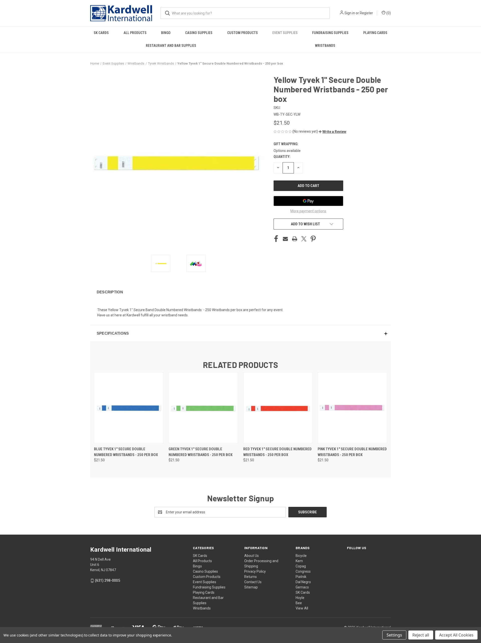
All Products (135, 33)
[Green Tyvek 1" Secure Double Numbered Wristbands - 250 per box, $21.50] (203, 408)
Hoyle (300, 598)
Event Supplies (285, 33)
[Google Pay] (308, 201)
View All (302, 608)
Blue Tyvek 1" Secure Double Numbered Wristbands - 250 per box (126, 452)
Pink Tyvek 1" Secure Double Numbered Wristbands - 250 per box (352, 452)
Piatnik (301, 577)
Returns (250, 577)
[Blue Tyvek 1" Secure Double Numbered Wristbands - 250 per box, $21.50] (128, 408)
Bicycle (301, 556)
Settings (394, 635)
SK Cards (101, 33)
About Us (251, 556)
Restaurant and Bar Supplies (171, 46)
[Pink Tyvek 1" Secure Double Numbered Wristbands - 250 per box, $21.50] (352, 408)
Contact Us (253, 582)
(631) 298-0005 (107, 580)
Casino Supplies (198, 33)
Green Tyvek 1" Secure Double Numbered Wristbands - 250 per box (200, 452)
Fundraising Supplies (330, 33)
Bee (299, 603)
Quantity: (282, 157)
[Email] (285, 238)
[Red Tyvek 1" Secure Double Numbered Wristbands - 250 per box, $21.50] (278, 408)
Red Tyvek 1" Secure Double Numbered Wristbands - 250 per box (277, 452)
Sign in (349, 13)
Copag (301, 566)
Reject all (420, 635)
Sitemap (251, 587)
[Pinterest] (313, 238)
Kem (299, 561)
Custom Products (242, 33)
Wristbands (325, 46)
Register (366, 13)
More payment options (308, 211)
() (388, 13)
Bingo (166, 33)
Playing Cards (375, 33)
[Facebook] (276, 238)
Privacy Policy (255, 571)
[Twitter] (303, 238)
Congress (303, 571)
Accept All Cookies (456, 635)
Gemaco (302, 587)
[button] (332, 132)
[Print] (294, 238)
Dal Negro (303, 582)
